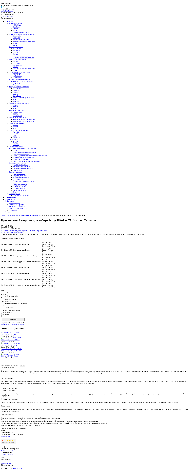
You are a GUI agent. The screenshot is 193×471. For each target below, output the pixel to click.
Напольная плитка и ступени (19, 103)
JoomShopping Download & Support (13, 324)
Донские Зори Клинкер (21, 56)
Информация (9, 201)
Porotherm (16, 27)
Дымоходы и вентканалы (17, 163)
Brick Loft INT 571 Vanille (9, 345)
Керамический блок (15, 23)
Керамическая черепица (17, 123)
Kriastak (15, 134)
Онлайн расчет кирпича (9, 388)
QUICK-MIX (17, 76)
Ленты (15, 150)
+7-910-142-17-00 (7, 16)
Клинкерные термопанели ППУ (24, 119)
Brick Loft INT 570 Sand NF (10, 340)
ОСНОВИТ (17, 78)
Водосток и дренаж (15, 172)
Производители (14, 203)
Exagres (15, 92)
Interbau (15, 94)
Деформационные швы (21, 154)
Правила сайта (14, 210)
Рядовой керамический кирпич (19, 79)
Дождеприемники (19, 174)
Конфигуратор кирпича (17, 206)
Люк (14, 183)
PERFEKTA (17, 74)
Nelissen (15, 67)
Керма (15, 43)
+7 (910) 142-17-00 (7, 450)
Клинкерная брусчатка (16, 110)
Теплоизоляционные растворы (19, 32)
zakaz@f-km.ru (6, 463)
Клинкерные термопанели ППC (24, 121)
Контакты (8, 212)
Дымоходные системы (20, 165)
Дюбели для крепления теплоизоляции (26, 161)
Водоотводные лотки (20, 175)
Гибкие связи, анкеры (20, 159)
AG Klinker (17, 48)
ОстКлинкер (17, 63)
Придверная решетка (20, 186)
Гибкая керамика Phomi (21, 195)
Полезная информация (16, 205)
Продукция (9, 21)
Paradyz (15, 85)
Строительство (10, 199)
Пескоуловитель (18, 179)
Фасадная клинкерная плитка (19, 87)
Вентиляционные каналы (21, 166)
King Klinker (17, 83)
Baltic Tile (16, 132)
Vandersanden (17, 65)
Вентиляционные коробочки (23, 168)
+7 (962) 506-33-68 (7, 454)
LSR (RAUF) (17, 112)
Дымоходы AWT (18, 170)
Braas (14, 128)
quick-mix (16, 141)
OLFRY (15, 52)
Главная (3, 215)
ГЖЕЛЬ (15, 29)
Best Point (16, 90)
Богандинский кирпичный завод (24, 41)
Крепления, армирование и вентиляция (22, 148)
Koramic (15, 127)
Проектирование (10, 197)
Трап (14, 192)
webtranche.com (18, 468)
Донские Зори (18, 36)
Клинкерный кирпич (16, 47)
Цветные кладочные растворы (19, 72)
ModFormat (16, 38)
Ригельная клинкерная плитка (23, 97)
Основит (16, 145)
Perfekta (15, 143)
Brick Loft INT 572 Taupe (9, 356)
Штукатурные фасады (16, 146)
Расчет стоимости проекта (18, 208)
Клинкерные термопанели (18, 117)
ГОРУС (15, 70)
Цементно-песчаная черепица (19, 130)
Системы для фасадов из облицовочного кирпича (30, 156)
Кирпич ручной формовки (18, 59)
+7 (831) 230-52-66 (7, 11)
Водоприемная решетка (21, 177)
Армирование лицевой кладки (23, 157)
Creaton (15, 125)
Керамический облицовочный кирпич (22, 34)
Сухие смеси (13, 139)
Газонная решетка (19, 188)
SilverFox (16, 101)
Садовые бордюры (19, 190)
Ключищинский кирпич (21, 39)
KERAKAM (17, 25)
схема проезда (5, 436)
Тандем (15, 54)
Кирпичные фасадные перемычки (24, 152)
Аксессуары (17, 137)
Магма (15, 30)
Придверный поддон (20, 185)
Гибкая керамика (14, 194)
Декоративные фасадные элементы (21, 81)
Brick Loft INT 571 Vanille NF (11, 350)
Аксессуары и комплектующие (23, 181)
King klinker (17, 96)
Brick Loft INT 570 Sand (9, 334)
